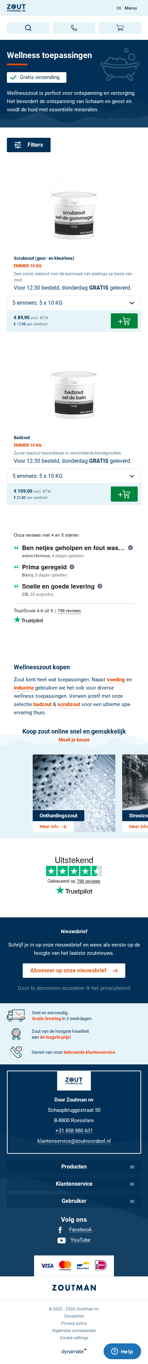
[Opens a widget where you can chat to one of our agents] (122, 1352)
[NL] (16, 8)
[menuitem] (74, 1230)
